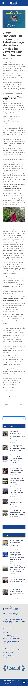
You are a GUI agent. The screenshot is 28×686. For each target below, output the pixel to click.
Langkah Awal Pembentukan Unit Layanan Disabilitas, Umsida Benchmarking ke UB (17, 435)
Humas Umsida (14, 442)
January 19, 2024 (8, 58)
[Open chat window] (24, 682)
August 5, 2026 (13, 518)
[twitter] (5, 684)
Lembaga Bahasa (7, 655)
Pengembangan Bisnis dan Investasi (12, 640)
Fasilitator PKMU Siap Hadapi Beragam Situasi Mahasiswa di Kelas (17, 470)
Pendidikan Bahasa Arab (13, 84)
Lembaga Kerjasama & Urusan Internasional (14, 654)
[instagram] (8, 684)
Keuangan (5, 633)
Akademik (5, 632)
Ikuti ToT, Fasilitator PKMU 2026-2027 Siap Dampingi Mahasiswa (17, 480)
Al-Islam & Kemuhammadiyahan (11, 641)
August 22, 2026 (13, 440)
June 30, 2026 (12, 561)
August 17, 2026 (13, 464)
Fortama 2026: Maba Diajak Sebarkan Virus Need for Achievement (16, 490)
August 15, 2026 (13, 494)
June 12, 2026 (12, 585)
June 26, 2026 (12, 573)
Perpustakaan (6, 643)
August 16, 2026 (13, 474)
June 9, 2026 (12, 596)
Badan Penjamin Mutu (8, 652)
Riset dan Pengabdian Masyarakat (11, 638)
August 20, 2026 (13, 452)
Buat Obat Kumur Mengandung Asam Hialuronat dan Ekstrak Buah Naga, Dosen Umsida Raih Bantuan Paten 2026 (17, 556)
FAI (18, 86)
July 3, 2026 (12, 547)
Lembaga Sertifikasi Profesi (10, 657)
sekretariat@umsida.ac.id (10, 615)
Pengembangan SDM (8, 637)
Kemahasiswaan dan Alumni (10, 635)
